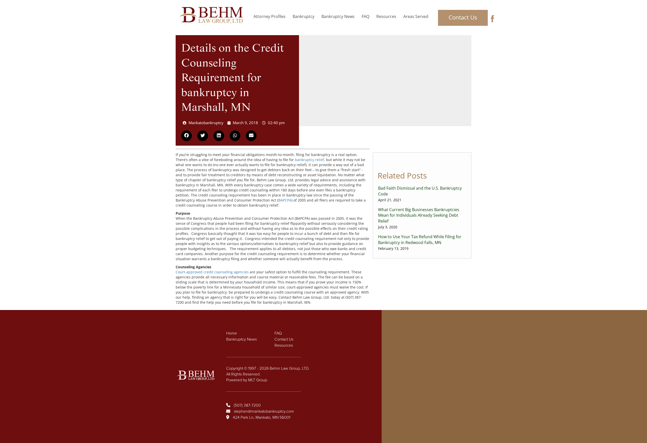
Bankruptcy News (338, 16)
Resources (386, 16)
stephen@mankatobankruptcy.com (264, 411)
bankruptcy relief (309, 159)
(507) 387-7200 (247, 405)
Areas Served (415, 16)
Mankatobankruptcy (206, 122)
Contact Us (463, 17)
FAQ (365, 16)
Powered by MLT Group (246, 380)
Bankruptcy (303, 16)
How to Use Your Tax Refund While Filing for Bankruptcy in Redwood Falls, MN (419, 242)
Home (231, 333)
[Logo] (212, 15)
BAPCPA (284, 200)
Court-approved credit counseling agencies (212, 272)
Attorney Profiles (269, 16)
